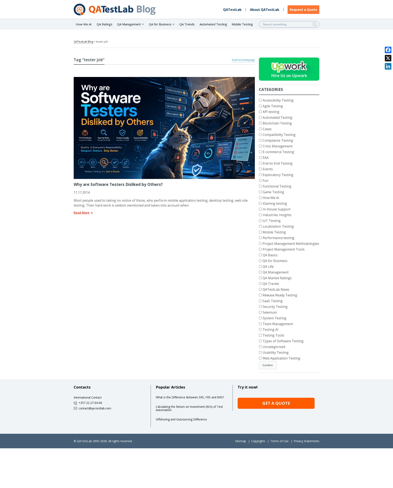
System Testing (274, 318)
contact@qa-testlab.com (95, 408)
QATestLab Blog (83, 41)
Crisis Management (277, 146)
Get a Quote (276, 403)
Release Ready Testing (280, 295)
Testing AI (270, 329)
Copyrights (258, 441)
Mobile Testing (242, 24)
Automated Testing (213, 24)
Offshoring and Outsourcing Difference (181, 419)
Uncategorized (274, 346)
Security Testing (275, 306)
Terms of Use (279, 441)
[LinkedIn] (388, 66)
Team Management (278, 323)
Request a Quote (303, 9)
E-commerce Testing (278, 152)
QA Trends (187, 24)
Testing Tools (273, 335)
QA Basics (270, 255)
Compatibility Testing (279, 134)
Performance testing (278, 237)
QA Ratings (104, 24)
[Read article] (159, 78)
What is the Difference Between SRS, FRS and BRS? (190, 397)
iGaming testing (275, 203)
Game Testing (273, 192)
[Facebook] (388, 50)
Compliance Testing (278, 140)
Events (268, 169)
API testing (271, 111)
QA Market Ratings (277, 278)
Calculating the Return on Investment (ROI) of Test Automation (189, 408)
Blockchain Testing (277, 123)
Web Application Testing (281, 358)
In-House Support (276, 209)
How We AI (84, 24)
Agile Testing (273, 106)
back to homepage (243, 60)
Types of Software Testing (283, 341)
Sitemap (240, 441)
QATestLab (232, 9)
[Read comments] (170, 78)
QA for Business (275, 260)
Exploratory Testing (278, 174)
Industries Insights (277, 215)
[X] (388, 58)
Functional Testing (277, 186)
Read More (81, 213)
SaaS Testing (273, 301)
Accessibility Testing (278, 100)
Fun (265, 180)
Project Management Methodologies (291, 243)
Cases (267, 129)
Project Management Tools (284, 249)
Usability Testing (276, 352)
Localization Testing (278, 226)
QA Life (268, 266)
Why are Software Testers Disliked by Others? (118, 184)
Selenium (270, 312)
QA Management (276, 272)
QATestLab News (276, 289)
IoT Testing (272, 220)
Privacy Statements (306, 441)
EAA (266, 157)
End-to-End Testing (277, 163)
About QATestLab (264, 9)
